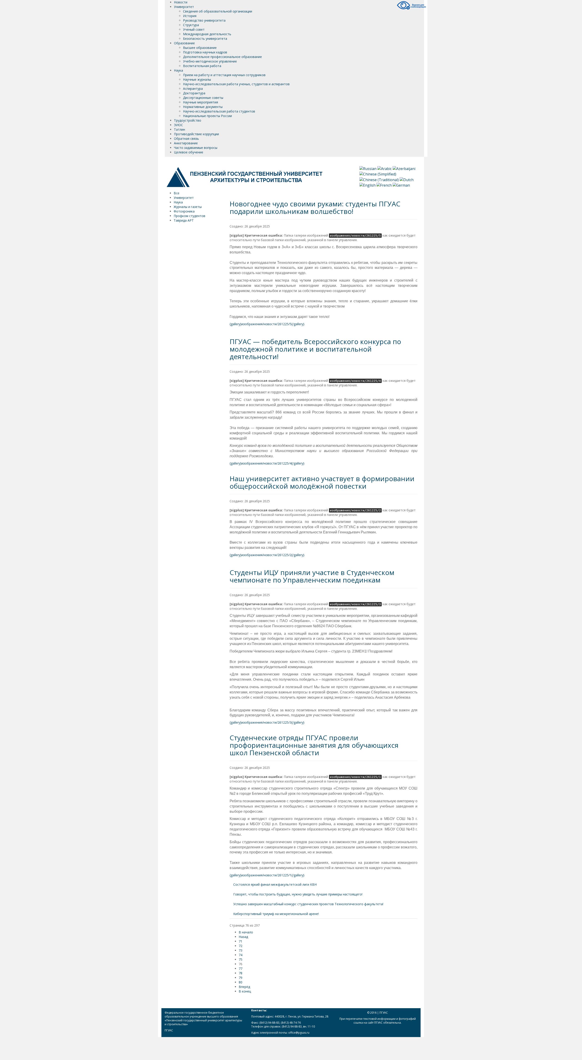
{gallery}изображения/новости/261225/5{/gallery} (267, 324)
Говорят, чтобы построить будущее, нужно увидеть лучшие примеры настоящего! (297, 894)
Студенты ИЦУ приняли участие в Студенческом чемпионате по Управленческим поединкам (312, 576)
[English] (367, 185)
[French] (384, 185)
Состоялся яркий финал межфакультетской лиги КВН (275, 884)
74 (240, 955)
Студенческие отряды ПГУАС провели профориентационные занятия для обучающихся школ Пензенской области (314, 745)
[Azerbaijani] (404, 168)
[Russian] (367, 168)
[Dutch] (407, 179)
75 (240, 959)
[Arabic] (384, 168)
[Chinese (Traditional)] (379, 179)
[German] (401, 185)
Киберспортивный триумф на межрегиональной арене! (276, 914)
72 (240, 946)
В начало (246, 932)
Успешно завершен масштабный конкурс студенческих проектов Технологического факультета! (308, 904)
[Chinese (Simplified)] (377, 174)
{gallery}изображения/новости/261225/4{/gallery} (267, 463)
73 (240, 950)
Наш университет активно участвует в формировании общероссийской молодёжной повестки (322, 482)
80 (240, 982)
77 (240, 968)
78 (240, 973)
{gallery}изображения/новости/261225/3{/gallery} (267, 722)
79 (240, 977)
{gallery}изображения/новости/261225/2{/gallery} (267, 555)
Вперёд (244, 987)
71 (240, 941)
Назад (243, 937)
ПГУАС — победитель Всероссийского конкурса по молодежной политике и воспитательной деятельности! (315, 349)
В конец (245, 991)
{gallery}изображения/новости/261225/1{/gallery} (267, 875)
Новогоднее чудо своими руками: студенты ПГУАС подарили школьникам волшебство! (315, 207)
